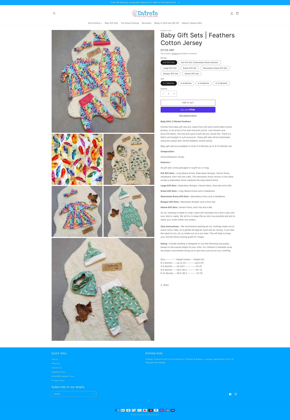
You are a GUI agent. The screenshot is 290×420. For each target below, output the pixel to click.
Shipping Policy (58, 372)
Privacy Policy (58, 380)
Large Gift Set (170, 68)
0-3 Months (168, 83)
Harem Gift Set (192, 73)
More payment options (188, 115)
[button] (54, 13)
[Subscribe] (93, 394)
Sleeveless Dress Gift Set (215, 68)
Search (55, 359)
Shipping (175, 53)
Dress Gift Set (189, 68)
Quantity (164, 89)
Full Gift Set (169, 62)
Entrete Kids (141, 414)
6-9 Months (203, 83)
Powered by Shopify (152, 414)
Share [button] (166, 285)
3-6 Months (186, 83)
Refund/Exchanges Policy (63, 376)
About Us (56, 363)
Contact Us (57, 368)
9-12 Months (221, 83)
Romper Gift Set (170, 73)
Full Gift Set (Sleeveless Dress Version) (199, 62)
